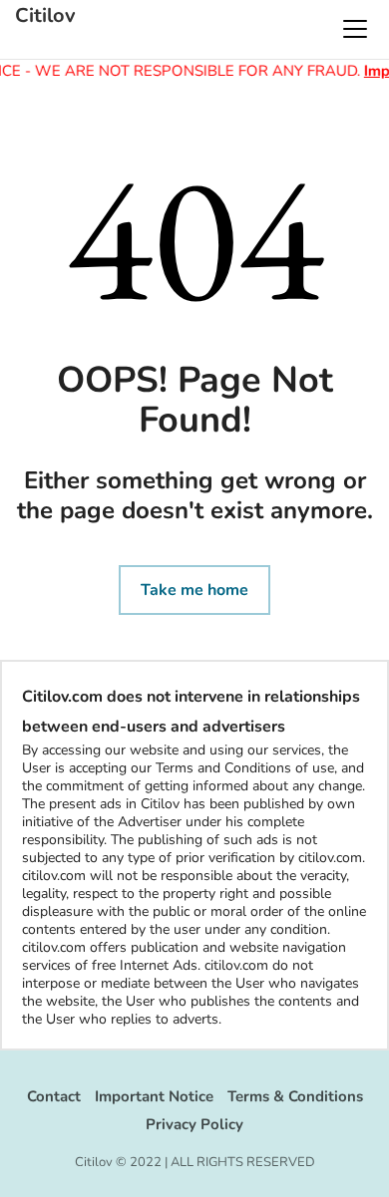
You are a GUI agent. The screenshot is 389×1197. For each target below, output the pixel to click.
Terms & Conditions (295, 1096)
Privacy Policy (194, 1124)
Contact (54, 1096)
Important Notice (154, 1096)
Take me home (194, 590)
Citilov (45, 16)
